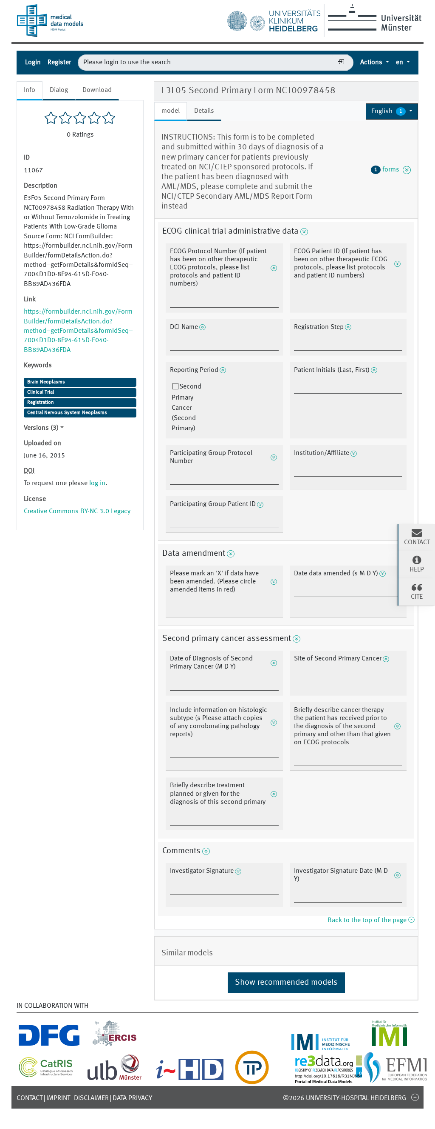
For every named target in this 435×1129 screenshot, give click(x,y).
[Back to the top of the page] (414, 1097)
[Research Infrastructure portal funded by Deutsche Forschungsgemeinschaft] (49, 1045)
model (170, 111)
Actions (372, 62)
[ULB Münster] (114, 1079)
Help (417, 569)
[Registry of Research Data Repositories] (342, 1079)
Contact (29, 1098)
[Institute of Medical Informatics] (389, 1045)
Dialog (59, 90)
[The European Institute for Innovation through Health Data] (190, 1079)
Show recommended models (286, 982)
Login (33, 62)
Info (29, 90)
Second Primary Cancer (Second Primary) (186, 407)
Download (97, 90)
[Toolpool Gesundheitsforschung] (252, 1079)
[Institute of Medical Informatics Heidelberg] (320, 1045)
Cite (417, 597)
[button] (392, 111)
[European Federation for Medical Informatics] (395, 1079)
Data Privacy (132, 1098)
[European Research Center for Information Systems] (114, 1045)
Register (59, 62)
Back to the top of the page (368, 920)
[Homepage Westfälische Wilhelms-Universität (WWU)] (373, 17)
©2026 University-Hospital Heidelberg (344, 1098)
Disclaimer (91, 1098)
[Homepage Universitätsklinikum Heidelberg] (273, 18)
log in (97, 483)
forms (388, 169)
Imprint (58, 1098)
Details (204, 111)
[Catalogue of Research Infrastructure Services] (46, 1075)
